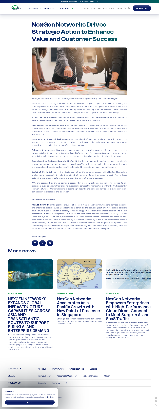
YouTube (56, 383)
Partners (102, 8)
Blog (93, 8)
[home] (16, 7)
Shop (111, 8)
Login (119, 8)
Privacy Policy (44, 376)
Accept (30, 402)
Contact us (142, 8)
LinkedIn (42, 383)
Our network (57, 368)
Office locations (76, 368)
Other (107, 376)
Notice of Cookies (90, 376)
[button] (35, 8)
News (86, 8)
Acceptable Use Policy (67, 376)
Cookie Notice (49, 397)
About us (42, 368)
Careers (93, 368)
